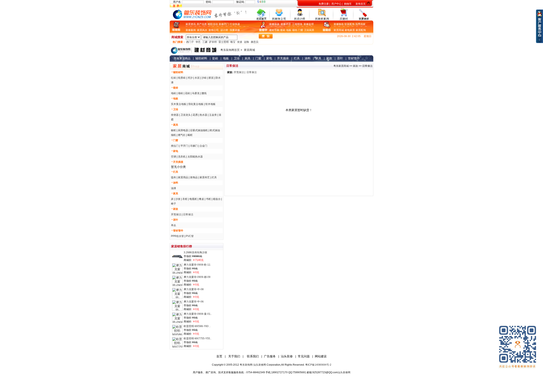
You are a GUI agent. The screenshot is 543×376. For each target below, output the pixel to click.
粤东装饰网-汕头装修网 (253, 364)
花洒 (195, 114)
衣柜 (185, 199)
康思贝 (254, 41)
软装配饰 (349, 24)
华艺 (198, 41)
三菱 (204, 41)
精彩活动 (213, 24)
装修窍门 (224, 24)
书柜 (208, 199)
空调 (173, 156)
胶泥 (211, 77)
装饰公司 (214, 30)
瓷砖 (282, 30)
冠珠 (246, 41)
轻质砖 (182, 77)
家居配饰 (361, 30)
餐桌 (201, 199)
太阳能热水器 (195, 156)
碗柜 (190, 135)
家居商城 (339, 30)
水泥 (197, 77)
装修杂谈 (275, 24)
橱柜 (173, 130)
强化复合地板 (195, 104)
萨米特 (213, 41)
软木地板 (210, 104)
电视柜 (193, 199)
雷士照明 (223, 41)
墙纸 (294, 30)
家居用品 (183, 177)
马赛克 (196, 93)
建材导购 (274, 30)
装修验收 (339, 24)
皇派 (239, 41)
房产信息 (202, 24)
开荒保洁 (176, 214)
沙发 (178, 199)
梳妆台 (217, 199)
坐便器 (175, 114)
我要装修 (235, 30)
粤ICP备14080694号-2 (318, 364)
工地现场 (298, 24)
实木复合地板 (178, 104)
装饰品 (194, 177)
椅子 (173, 203)
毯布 (173, 177)
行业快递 (235, 24)
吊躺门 (194, 145)
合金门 (203, 145)
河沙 (190, 77)
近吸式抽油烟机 (199, 130)
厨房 (311, 30)
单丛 (173, 225)
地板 (288, 30)
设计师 (224, 30)
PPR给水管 (177, 236)
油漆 (173, 188)
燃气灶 (182, 135)
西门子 (190, 41)
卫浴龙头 (186, 114)
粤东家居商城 (341, 65)
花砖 (187, 93)
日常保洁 (188, 214)
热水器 (203, 114)
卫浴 (306, 30)
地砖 (173, 93)
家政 (355, 65)
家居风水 (203, 30)
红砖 (173, 77)
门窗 (300, 30)
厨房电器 (183, 130)
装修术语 (286, 24)
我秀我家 (360, 24)
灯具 (214, 177)
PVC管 (190, 236)
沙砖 (204, 77)
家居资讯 (191, 24)
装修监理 (309, 24)
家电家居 (350, 30)
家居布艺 (205, 177)
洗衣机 (182, 156)
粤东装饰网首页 (230, 50)
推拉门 (175, 145)
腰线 (204, 93)
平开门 (184, 145)
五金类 (213, 114)
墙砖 (180, 93)
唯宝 (232, 41)
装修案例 (191, 30)
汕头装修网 (344, 372)
